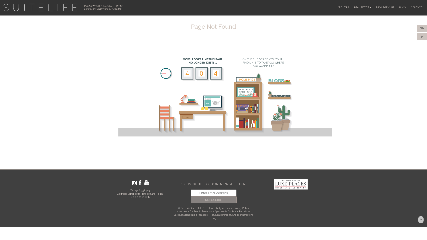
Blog (213, 218)
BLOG (402, 7)
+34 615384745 (142, 190)
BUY (421, 28)
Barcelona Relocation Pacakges (191, 215)
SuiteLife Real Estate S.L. (193, 208)
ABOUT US (343, 7)
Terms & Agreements (220, 208)
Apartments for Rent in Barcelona (195, 211)
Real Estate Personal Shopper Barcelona (231, 215)
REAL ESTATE (361, 7)
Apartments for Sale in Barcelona (232, 211)
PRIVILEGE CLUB (385, 7)
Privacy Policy (241, 208)
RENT (422, 36)
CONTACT (416, 7)
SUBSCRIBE (213, 200)
